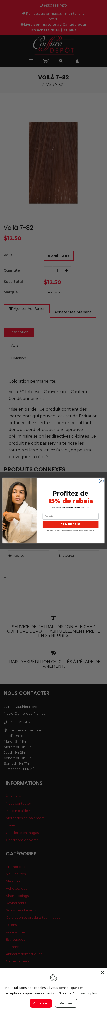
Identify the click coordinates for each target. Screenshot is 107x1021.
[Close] (102, 972)
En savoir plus (86, 993)
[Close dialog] (101, 481)
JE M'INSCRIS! (70, 524)
